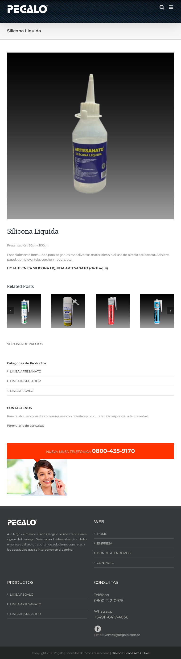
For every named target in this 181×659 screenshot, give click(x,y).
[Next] (170, 310)
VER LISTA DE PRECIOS (25, 344)
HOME (102, 534)
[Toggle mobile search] (162, 7)
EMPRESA (104, 543)
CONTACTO (105, 563)
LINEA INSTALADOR (25, 381)
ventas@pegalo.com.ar (122, 635)
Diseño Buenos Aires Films (130, 653)
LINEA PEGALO (21, 391)
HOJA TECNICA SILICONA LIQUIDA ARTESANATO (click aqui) (57, 268)
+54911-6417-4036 (111, 617)
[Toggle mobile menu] (171, 7)
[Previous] (10, 310)
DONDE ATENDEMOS (114, 553)
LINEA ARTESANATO (25, 371)
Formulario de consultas (25, 425)
